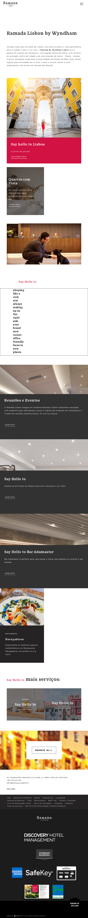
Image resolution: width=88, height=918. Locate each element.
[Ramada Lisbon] (11, 4)
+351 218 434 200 (14, 780)
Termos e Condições (67, 800)
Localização (60, 798)
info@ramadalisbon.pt (18, 783)
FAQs (29, 800)
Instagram (69, 803)
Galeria (37, 798)
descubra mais (18, 156)
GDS (9, 798)
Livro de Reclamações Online (19, 803)
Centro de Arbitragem (43, 803)
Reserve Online (74, 905)
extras (25, 699)
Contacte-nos (47, 798)
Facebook (58, 803)
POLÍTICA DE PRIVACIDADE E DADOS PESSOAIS (45, 806)
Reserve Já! (42, 750)
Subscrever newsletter (22, 798)
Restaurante (11, 633)
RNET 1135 (52, 800)
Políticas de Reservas (16, 800)
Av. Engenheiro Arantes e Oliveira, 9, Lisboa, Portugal (37, 777)
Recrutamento (40, 800)
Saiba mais (14, 204)
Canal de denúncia (15, 806)
